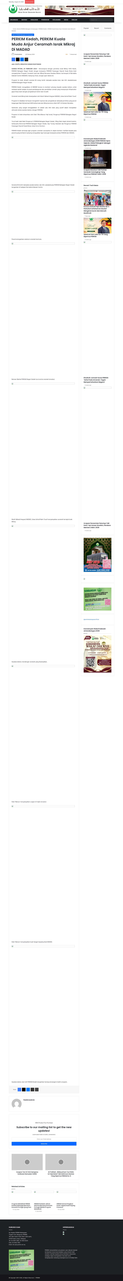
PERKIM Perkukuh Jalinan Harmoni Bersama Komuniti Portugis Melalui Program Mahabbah (43, 1206)
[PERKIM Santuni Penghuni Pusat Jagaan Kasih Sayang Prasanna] (66, 1196)
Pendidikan (45, 20)
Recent (96, 28)
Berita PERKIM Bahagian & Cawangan (27, 29)
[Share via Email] (26, 59)
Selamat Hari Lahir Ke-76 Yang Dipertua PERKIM (96, 113)
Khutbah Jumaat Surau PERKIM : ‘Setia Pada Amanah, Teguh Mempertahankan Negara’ (96, 85)
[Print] (37, 1089)
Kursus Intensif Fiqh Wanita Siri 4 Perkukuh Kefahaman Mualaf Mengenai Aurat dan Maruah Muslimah (96, 210)
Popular (86, 28)
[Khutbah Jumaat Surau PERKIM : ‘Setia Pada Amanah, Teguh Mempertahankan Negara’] (97, 72)
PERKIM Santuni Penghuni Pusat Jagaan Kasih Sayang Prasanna (66, 1205)
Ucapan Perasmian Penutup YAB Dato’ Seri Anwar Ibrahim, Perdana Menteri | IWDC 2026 (97, 56)
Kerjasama (57, 20)
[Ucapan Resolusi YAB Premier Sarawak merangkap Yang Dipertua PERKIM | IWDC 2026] (97, 159)
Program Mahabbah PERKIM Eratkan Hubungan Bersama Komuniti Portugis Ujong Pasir (21, 1205)
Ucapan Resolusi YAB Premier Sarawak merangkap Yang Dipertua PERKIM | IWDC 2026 (95, 172)
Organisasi (14, 20)
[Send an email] (22, 54)
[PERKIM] (25, 8)
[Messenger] (22, 59)
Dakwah (24, 20)
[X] (18, 59)
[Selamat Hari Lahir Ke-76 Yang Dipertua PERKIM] (97, 101)
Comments (107, 28)
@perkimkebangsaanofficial (91, 619)
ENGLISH (74, 20)
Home (14, 29)
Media (66, 20)
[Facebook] (13, 59)
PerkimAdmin (18, 54)
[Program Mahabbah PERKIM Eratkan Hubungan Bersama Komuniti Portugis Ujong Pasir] (21, 1196)
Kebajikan (34, 20)
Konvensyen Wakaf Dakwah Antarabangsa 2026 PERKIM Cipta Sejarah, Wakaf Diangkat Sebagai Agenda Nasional (97, 142)
